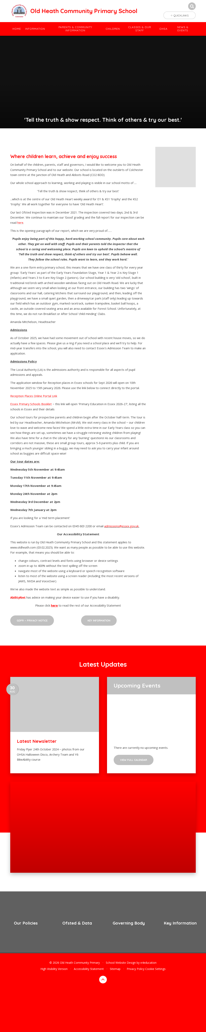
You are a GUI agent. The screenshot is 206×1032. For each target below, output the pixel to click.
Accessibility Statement (89, 969)
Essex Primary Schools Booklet (31, 404)
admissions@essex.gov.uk (121, 526)
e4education (148, 963)
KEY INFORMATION (99, 620)
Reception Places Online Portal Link (33, 396)
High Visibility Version (54, 969)
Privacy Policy (135, 969)
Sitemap (115, 969)
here (20, 223)
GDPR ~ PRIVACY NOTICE (32, 620)
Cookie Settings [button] (155, 969)
